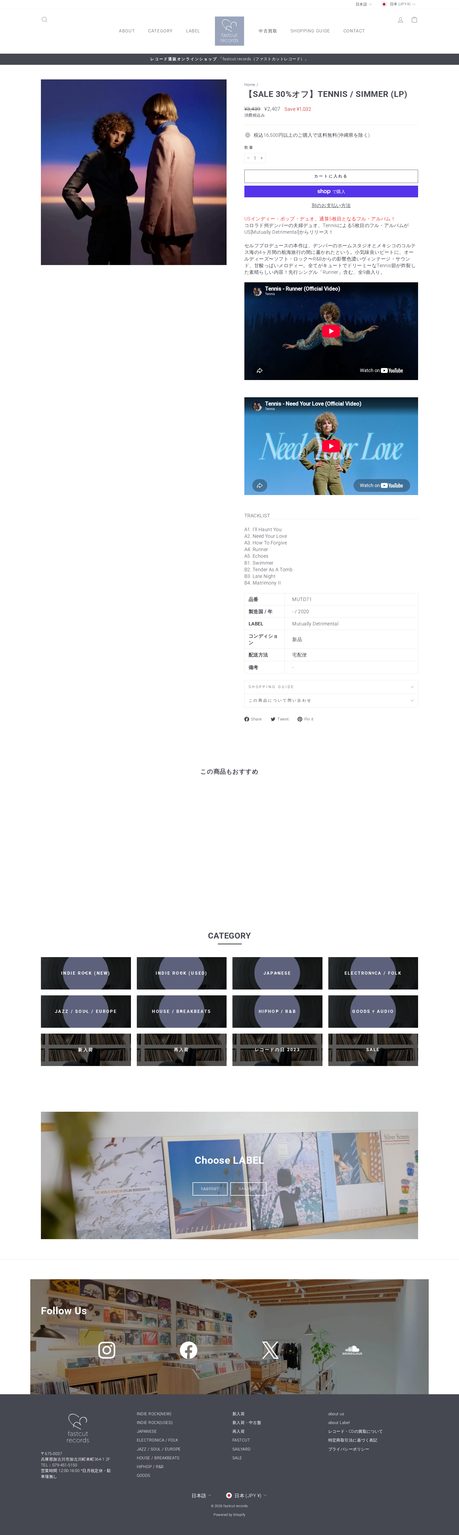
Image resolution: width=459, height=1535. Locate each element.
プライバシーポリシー (348, 1449)
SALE (237, 1458)
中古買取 (268, 30)
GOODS (143, 1475)
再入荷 (238, 1431)
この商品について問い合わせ (280, 700)
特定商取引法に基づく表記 (352, 1440)
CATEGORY (160, 30)
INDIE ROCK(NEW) (154, 1414)
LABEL (193, 30)
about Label (339, 1422)
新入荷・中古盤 (246, 1422)
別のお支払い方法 (331, 205)
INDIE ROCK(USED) (155, 1422)
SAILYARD (248, 1189)
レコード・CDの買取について (355, 1431)
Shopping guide (271, 687)
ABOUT (127, 30)
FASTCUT (210, 1189)
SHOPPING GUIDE (310, 30)
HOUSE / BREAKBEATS (158, 1458)
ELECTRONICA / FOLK (157, 1440)
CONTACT (354, 30)
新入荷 (238, 1414)
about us (336, 1414)
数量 (249, 147)
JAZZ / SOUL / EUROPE (159, 1449)
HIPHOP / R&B (150, 1466)
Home (250, 84)
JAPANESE (147, 1431)
